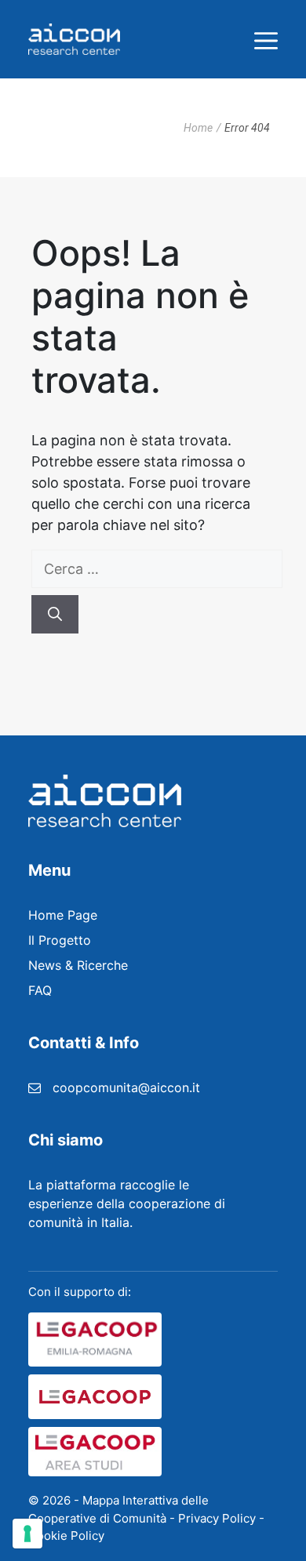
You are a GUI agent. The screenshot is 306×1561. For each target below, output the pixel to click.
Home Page (62, 915)
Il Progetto (59, 940)
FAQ (40, 990)
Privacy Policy (217, 1518)
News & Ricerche (78, 965)
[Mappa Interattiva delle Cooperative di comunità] (74, 39)
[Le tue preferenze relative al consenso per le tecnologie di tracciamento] (27, 1533)
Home (198, 128)
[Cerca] (54, 614)
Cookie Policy (66, 1535)
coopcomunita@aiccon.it (126, 1087)
